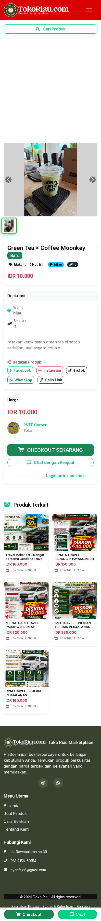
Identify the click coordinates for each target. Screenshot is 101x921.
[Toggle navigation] (89, 10)
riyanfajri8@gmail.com (28, 870)
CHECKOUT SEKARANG (54, 450)
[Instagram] (43, 783)
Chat (80, 914)
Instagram (51, 370)
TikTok (78, 370)
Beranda (11, 805)
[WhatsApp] (58, 783)
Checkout (31, 914)
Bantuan (83, 906)
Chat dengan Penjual (53, 462)
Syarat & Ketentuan (57, 906)
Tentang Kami (16, 829)
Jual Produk (15, 813)
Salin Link (53, 380)
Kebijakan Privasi (25, 906)
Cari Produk (53, 29)
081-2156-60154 (23, 861)
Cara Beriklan (16, 821)
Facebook (22, 370)
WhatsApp (22, 380)
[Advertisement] (50, 88)
